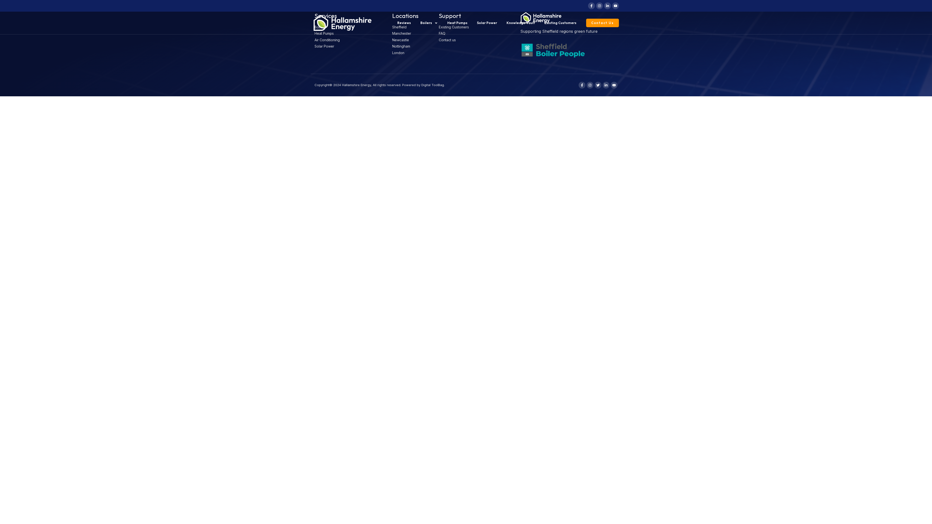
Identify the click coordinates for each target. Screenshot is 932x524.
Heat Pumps (457, 23)
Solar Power (487, 23)
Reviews (404, 23)
